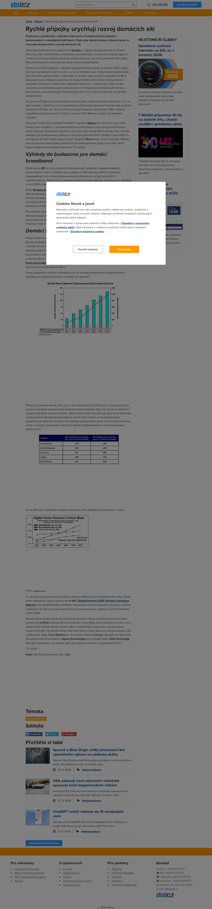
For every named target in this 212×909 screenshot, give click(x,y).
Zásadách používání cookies (87, 231)
